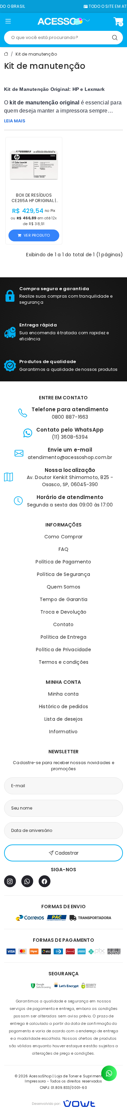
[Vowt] (63, 1102)
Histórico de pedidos (63, 706)
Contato (63, 624)
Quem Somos (63, 586)
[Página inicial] (63, 21)
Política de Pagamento (63, 561)
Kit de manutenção (36, 54)
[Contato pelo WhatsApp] (109, 1073)
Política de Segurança (63, 574)
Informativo (63, 731)
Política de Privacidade (63, 649)
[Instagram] (10, 881)
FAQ (63, 549)
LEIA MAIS (14, 121)
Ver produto (37, 235)
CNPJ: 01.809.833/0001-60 (63, 1087)
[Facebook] (44, 881)
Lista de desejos (63, 719)
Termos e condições (64, 662)
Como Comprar (63, 536)
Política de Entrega (63, 637)
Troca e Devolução (63, 612)
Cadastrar (67, 853)
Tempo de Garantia (63, 599)
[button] (8, 22)
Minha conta (63, 694)
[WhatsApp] (27, 881)
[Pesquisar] (115, 37)
